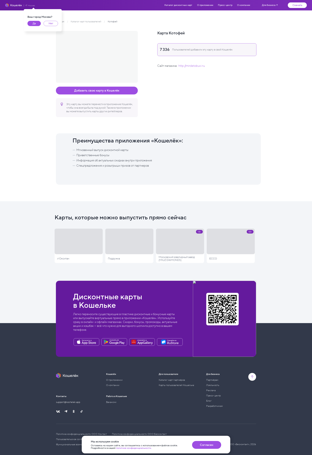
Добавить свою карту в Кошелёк (96, 90)
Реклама (211, 390)
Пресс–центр (213, 395)
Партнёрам (212, 380)
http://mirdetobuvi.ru (191, 66)
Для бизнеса (268, 5)
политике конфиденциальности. (134, 448)
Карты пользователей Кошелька (176, 385)
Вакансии (111, 402)
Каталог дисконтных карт (178, 5)
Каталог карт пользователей (86, 21)
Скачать (297, 5)
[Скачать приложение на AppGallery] (142, 342)
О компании (243, 5)
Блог (209, 400)
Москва (31, 6)
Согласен (206, 445)
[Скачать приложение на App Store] (86, 342)
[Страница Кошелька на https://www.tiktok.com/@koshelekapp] (81, 411)
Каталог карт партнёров (172, 380)
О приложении (205, 5)
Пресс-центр (225, 5)
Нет (51, 23)
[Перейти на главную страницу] (13, 5)
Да (34, 23)
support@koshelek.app (68, 402)
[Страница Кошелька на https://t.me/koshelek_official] (66, 411)
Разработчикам (214, 406)
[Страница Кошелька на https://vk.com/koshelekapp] (58, 411)
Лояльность (212, 385)
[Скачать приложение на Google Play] (114, 342)
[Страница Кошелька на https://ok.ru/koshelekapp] (74, 411)
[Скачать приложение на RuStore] (170, 342)
